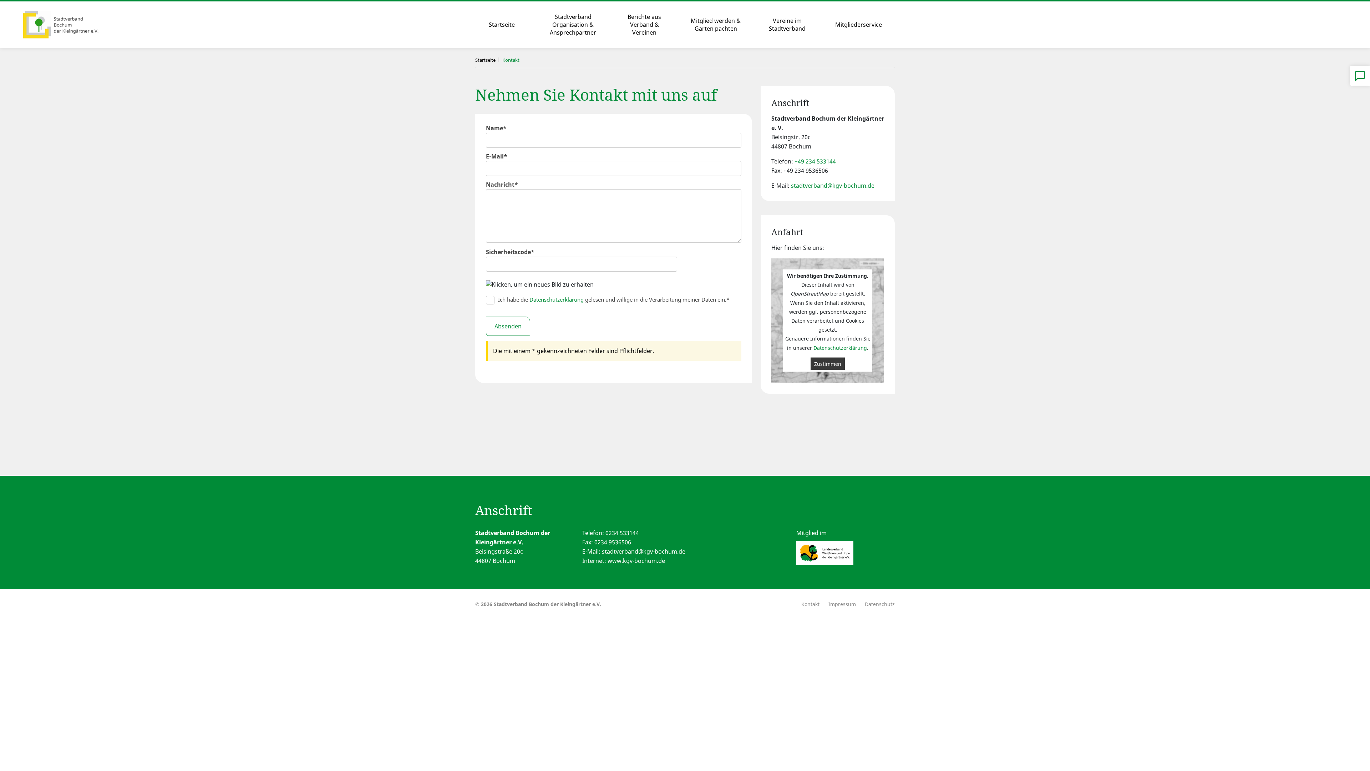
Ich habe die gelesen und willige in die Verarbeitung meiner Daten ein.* (614, 299)
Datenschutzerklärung (556, 299)
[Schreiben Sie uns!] (1360, 76)
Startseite (502, 25)
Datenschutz (880, 604)
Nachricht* (502, 184)
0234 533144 (622, 533)
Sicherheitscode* (510, 252)
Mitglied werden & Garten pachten (716, 24)
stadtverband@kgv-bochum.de (832, 186)
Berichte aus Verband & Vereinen (644, 24)
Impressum (842, 604)
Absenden (508, 326)
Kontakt (810, 604)
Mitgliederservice (858, 25)
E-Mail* (496, 156)
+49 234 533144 (815, 161)
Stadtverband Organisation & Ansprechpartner (573, 24)
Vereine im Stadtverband (787, 24)
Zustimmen (827, 363)
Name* (496, 128)
